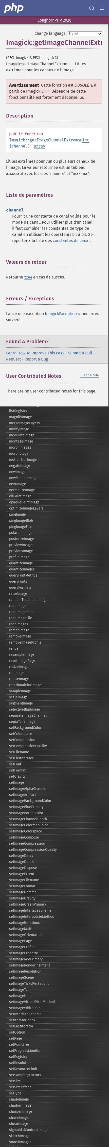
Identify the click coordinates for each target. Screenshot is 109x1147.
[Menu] (102, 8)
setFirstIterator (21, 758)
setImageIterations (24, 923)
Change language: (50, 33)
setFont (15, 764)
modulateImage (21, 435)
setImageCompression (27, 843)
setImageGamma (23, 892)
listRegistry (18, 411)
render (14, 648)
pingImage (17, 514)
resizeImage (19, 667)
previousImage (21, 551)
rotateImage (19, 679)
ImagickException (61, 313)
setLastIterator (21, 1026)
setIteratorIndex (22, 1020)
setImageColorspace (25, 831)
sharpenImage (20, 1111)
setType (15, 1093)
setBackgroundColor (25, 728)
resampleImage (21, 654)
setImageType (20, 990)
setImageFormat (22, 886)
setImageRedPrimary (26, 959)
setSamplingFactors (25, 1075)
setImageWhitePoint (25, 1008)
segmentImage (21, 703)
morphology (18, 453)
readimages (18, 624)
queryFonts (18, 581)
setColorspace (20, 734)
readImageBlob (21, 612)
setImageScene (21, 977)
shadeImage (19, 1099)
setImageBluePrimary (26, 807)
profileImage (19, 557)
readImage (17, 606)
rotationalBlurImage (25, 685)
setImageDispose (23, 868)
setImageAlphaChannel (27, 788)
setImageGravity (22, 898)
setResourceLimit (23, 1069)
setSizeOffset (20, 1087)
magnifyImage (20, 417)
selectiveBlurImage (24, 709)
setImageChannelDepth (28, 819)
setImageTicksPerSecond (29, 983)
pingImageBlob (21, 520)
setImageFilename (24, 880)
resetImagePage (22, 661)
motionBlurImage (23, 459)
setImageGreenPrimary (27, 904)
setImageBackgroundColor (30, 801)
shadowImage (20, 1105)
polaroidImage (20, 533)
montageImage (21, 441)
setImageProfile (21, 947)
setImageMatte (21, 929)
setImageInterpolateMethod (31, 916)
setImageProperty (23, 953)
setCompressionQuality (28, 746)
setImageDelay (21, 856)
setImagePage (20, 941)
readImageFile (20, 618)
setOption (17, 1032)
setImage (16, 782)
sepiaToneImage (22, 721)
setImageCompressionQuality (33, 849)
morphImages (20, 447)
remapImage (19, 630)
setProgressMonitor (25, 1050)
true (28, 277)
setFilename (19, 752)
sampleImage (20, 691)
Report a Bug (36, 359)
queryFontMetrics (23, 575)
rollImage (16, 673)
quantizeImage (21, 563)
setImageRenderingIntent (29, 965)
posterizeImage (21, 539)
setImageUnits (20, 996)
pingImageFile (20, 527)
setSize (15, 1081)
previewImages (21, 545)
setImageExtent (21, 874)
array (39, 146)
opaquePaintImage (24, 502)
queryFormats (20, 587)
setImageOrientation (26, 935)
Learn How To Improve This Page (35, 353)
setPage (15, 1038)
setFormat (17, 770)
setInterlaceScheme (25, 1014)
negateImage (19, 466)
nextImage (17, 484)
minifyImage (19, 429)
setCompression (22, 740)
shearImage (18, 1124)
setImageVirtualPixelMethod (32, 1002)
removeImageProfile (25, 642)
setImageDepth (21, 862)
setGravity (17, 776)
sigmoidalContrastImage (28, 1130)
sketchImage (19, 1136)
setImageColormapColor (28, 825)
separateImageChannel (28, 715)
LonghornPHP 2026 (54, 20)
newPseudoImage (23, 478)
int (85, 140)
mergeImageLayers (24, 423)
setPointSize (19, 1044)
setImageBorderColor (26, 813)
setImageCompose (24, 837)
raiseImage (18, 594)
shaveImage (19, 1118)
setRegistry (18, 1057)
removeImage (20, 636)
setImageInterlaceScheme (30, 910)
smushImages (20, 1142)
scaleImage (18, 697)
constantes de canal (71, 240)
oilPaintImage (20, 496)
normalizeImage (22, 490)
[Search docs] (92, 8)
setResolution (20, 1063)
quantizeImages (22, 569)
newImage (17, 472)
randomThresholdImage (28, 600)
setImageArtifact (22, 795)
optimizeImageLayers (26, 508)
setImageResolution (25, 971)
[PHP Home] (14, 8)
